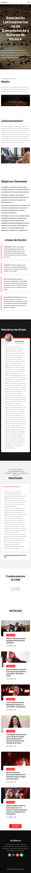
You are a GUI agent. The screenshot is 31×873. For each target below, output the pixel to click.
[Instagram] (13, 861)
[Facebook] (9, 861)
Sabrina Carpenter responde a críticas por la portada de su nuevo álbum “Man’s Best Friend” (16, 679)
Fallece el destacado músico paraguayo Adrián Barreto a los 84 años (16, 646)
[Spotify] (21, 861)
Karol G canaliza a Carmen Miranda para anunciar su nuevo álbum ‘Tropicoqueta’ (15, 711)
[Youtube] (17, 861)
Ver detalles (10, 652)
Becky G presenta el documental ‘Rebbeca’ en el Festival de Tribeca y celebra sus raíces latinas (16, 782)
